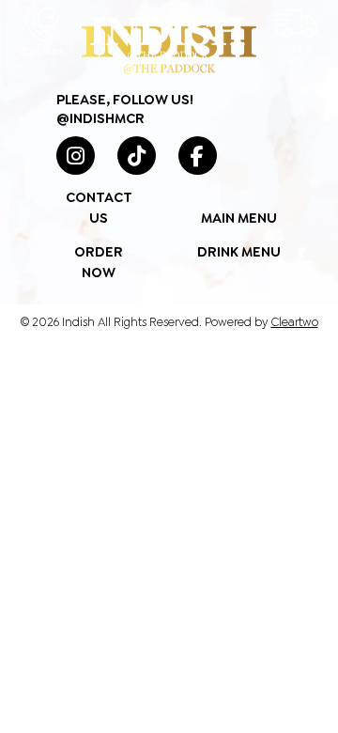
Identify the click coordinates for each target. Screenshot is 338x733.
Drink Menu (239, 251)
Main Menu (239, 218)
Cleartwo (294, 322)
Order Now (295, 54)
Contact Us (42, 57)
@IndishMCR (100, 118)
